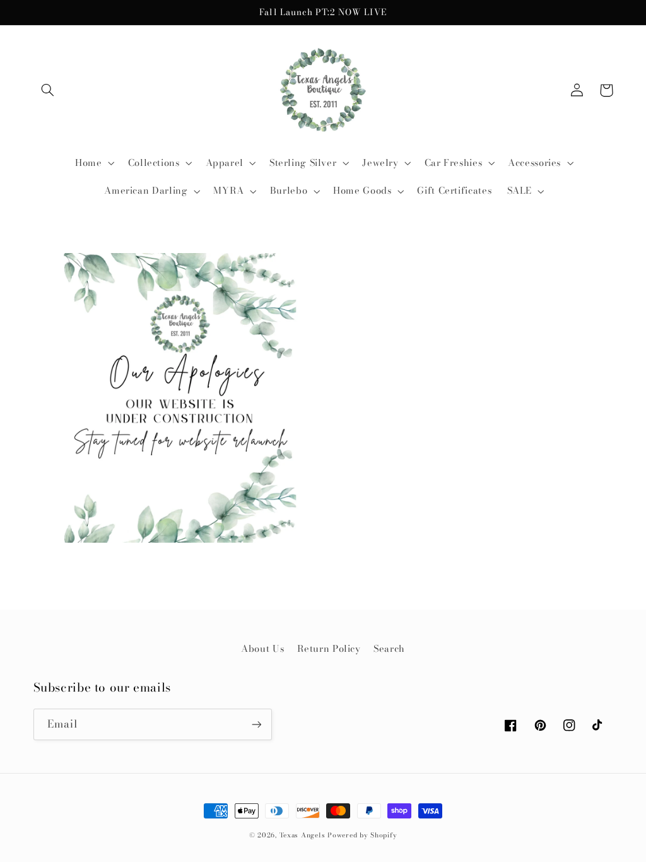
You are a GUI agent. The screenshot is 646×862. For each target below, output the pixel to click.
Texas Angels (302, 835)
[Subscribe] (256, 724)
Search (389, 648)
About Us (262, 648)
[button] (47, 90)
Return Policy (329, 648)
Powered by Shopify (362, 835)
